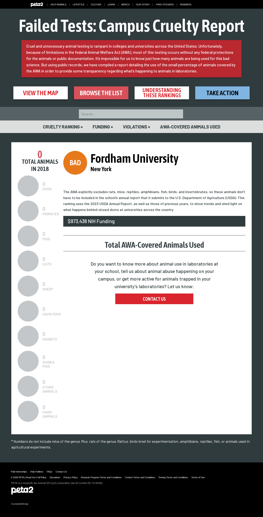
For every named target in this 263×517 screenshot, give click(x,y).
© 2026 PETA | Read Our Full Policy (28, 477)
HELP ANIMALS (58, 4)
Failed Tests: (132, 26)
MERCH (125, 4)
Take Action (222, 93)
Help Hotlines (36, 471)
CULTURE (96, 4)
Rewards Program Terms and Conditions (101, 477)
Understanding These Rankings (161, 93)
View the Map (40, 93)
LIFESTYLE (78, 4)
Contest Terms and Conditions (140, 477)
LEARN (111, 4)
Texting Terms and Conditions (173, 477)
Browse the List (101, 93)
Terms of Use (198, 477)
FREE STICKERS (165, 4)
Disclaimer (55, 477)
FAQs (49, 471)
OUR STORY (143, 4)
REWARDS (185, 4)
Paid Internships (19, 471)
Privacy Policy (70, 477)
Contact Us (154, 299)
